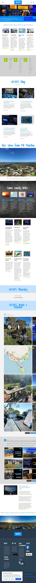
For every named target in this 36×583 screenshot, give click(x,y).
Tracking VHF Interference (7, 244)
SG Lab (29, 269)
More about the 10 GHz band (30, 50)
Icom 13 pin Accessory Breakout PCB (24, 129)
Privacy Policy (18, 582)
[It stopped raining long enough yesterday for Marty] (18, 388)
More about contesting (12, 50)
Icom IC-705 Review (8, 271)
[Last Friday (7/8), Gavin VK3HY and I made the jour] (18, 331)
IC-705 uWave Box (26, 101)
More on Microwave (5, 48)
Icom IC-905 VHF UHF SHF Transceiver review (27, 243)
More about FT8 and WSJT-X (22, 50)
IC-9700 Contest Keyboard (8, 102)
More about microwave (18, 242)
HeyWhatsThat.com (22, 211)
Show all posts (18, 84)
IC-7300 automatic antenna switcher (9, 128)
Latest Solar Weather (29, 19)
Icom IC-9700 (18, 262)
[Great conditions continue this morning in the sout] (18, 360)
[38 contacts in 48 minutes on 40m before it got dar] (18, 417)
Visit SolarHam (4, 209)
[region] (12, 576)
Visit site (12, 210)
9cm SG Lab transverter (26, 277)
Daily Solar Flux (28, 17)
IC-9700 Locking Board (17, 280)
